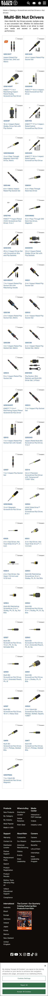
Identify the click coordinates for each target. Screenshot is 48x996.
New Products (8, 812)
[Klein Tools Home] (9, 4)
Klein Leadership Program (35, 859)
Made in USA (8, 827)
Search (6, 864)
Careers (34, 837)
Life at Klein (35, 849)
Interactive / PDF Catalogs (36, 815)
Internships (35, 852)
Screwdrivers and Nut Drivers (29, 10)
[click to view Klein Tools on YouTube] (16, 955)
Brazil (5, 911)
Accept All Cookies (24, 992)
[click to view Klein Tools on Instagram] (24, 955)
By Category (8, 816)
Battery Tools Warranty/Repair (8, 882)
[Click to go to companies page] (39, 3)
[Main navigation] (44, 3)
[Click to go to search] (28, 3)
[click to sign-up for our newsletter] (34, 3)
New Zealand (8, 938)
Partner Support (6, 852)
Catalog (12, 10)
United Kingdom (6, 943)
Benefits (34, 845)
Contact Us (7, 841)
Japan (5, 926)
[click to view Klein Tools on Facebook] (11, 955)
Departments (36, 841)
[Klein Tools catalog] (28, 920)
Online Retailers (20, 819)
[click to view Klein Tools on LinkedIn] (28, 955)
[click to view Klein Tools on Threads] (36, 955)
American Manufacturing (22, 846)
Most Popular (8, 823)
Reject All (24, 985)
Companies (21, 837)
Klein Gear (21, 824)
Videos (33, 821)
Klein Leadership (21, 860)
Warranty (6, 837)
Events (19, 855)
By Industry (7, 820)
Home (5, 10)
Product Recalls (6, 875)
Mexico (6, 934)
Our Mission (21, 841)
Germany (6, 919)
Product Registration (8, 868)
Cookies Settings (24, 978)
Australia (6, 907)
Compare (20, 39)
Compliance (8, 897)
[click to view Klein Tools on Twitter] (20, 955)
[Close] (45, 965)
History (20, 851)
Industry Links (36, 824)
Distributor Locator (21, 813)
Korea (5, 930)
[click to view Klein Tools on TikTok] (32, 955)
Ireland (6, 922)
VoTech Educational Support (8, 891)
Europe (6, 915)
